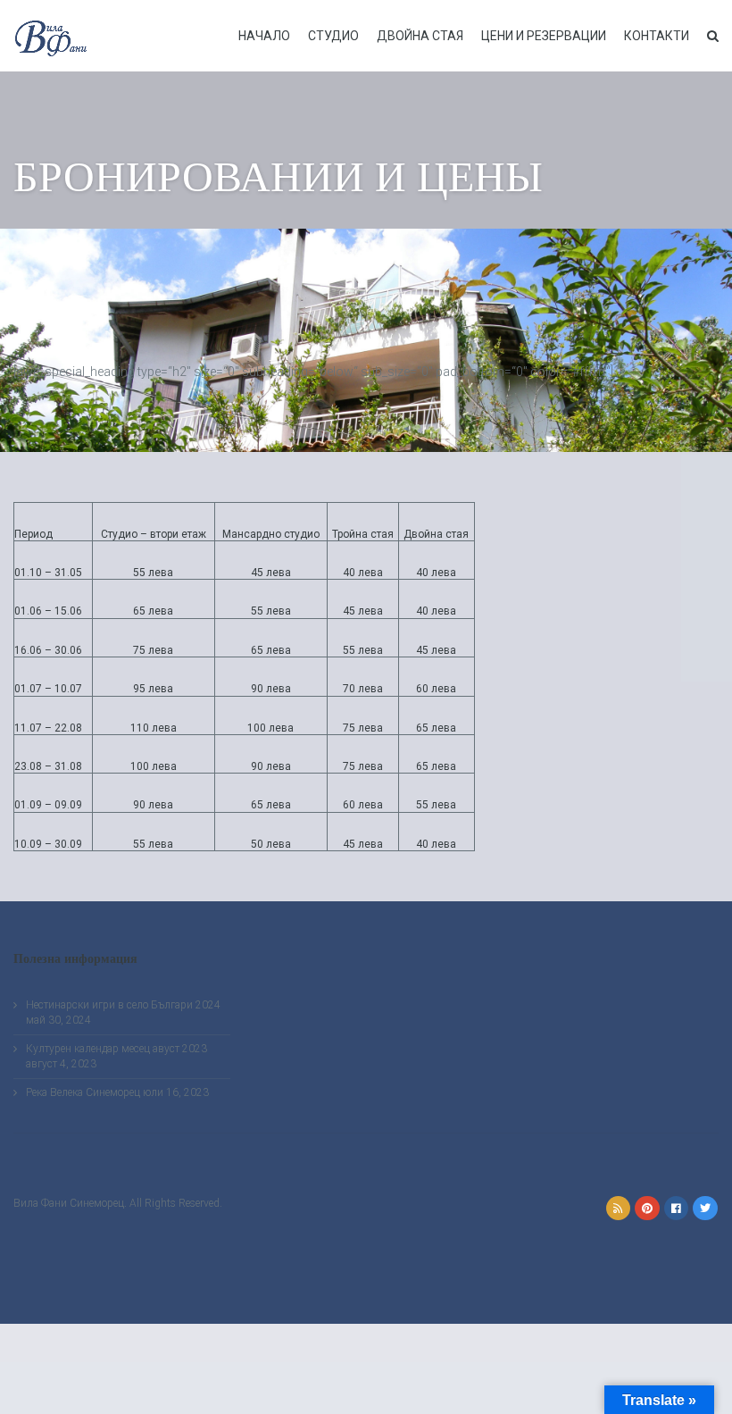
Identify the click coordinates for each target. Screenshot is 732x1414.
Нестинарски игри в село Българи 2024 (123, 1005)
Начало (264, 36)
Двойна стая (420, 36)
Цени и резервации (543, 36)
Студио (333, 36)
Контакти (656, 36)
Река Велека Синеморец (83, 1092)
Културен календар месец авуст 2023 (116, 1048)
